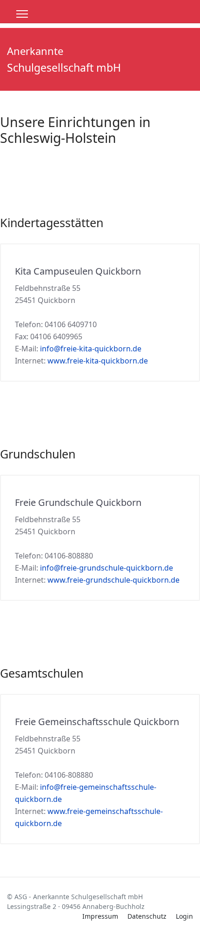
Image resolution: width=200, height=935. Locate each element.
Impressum (100, 916)
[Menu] (22, 14)
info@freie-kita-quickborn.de (90, 348)
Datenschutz (147, 916)
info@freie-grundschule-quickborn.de (106, 568)
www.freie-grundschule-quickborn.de (113, 580)
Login (184, 916)
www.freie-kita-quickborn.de (97, 361)
